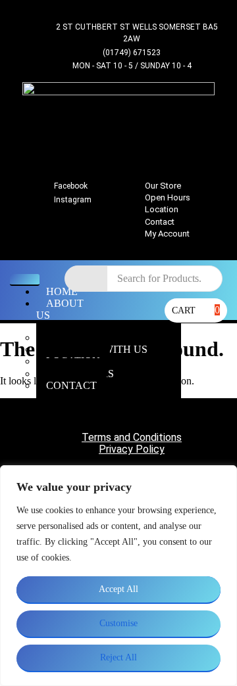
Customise (118, 623)
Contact (71, 385)
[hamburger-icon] (25, 280)
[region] (118, 575)
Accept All (118, 589)
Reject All (118, 657)
